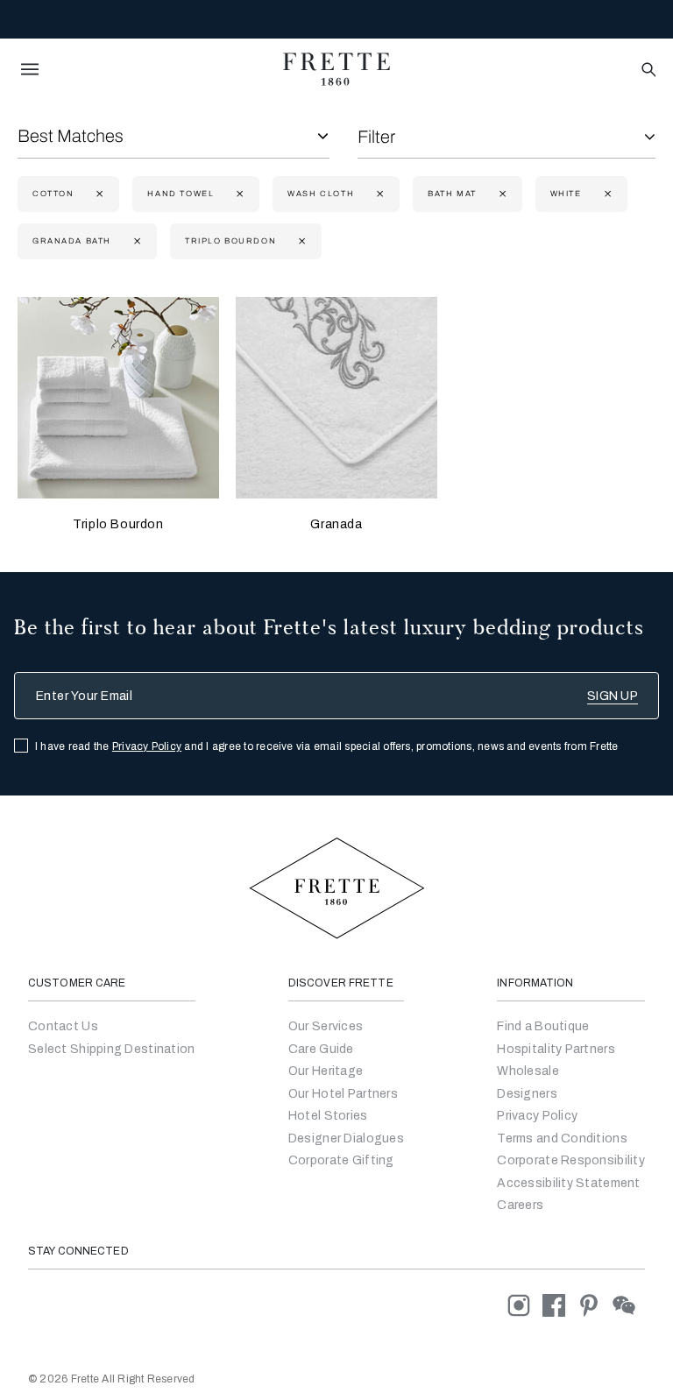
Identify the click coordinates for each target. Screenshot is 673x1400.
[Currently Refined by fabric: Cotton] (97, 194)
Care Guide (321, 1049)
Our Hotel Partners (343, 1093)
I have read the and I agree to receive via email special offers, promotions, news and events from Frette (327, 746)
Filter (376, 136)
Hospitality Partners (556, 1049)
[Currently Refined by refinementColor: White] (606, 194)
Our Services (325, 1026)
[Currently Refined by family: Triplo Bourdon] (300, 241)
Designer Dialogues (346, 1138)
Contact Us (63, 1026)
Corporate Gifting (341, 1160)
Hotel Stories (328, 1115)
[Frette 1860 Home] (336, 69)
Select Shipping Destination (111, 1049)
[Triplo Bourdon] (118, 397)
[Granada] (336, 397)
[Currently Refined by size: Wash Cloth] (378, 194)
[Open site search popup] (647, 70)
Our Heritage (325, 1071)
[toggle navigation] (30, 69)
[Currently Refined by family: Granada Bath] (135, 241)
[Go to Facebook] (559, 1305)
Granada (336, 524)
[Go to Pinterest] (595, 1305)
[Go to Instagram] (524, 1305)
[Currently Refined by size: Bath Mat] (500, 194)
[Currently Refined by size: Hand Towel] (238, 194)
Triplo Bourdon (118, 524)
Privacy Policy (146, 746)
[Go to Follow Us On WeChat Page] (629, 1305)
